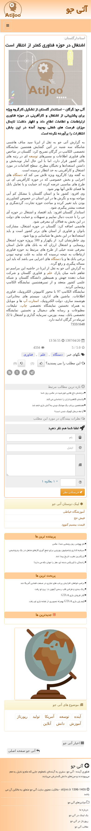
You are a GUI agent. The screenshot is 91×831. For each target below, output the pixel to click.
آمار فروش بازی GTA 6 (72, 595)
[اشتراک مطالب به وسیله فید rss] (9, 372)
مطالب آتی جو (81, 826)
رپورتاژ (22, 717)
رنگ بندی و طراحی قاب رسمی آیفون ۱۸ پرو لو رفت (59, 589)
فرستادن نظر (71, 492)
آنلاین (47, 724)
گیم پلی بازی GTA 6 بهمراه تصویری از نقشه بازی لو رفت (56, 601)
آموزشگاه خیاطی (74, 511)
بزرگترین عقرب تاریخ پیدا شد (70, 556)
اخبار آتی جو (72, 743)
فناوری (28, 354)
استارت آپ (31, 301)
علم (49, 273)
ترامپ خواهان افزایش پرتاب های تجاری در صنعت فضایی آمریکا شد (52, 583)
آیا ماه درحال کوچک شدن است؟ (69, 411)
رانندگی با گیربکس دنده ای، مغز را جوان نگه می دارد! (59, 562)
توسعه (33, 156)
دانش (60, 724)
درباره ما (83, 809)
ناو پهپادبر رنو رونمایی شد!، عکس (68, 544)
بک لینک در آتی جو (78, 815)
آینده (77, 717)
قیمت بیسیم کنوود (73, 524)
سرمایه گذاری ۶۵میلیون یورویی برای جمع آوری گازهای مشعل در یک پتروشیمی (46, 550)
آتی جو (77, 9)
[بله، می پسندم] (41, 363)
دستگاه (17, 175)
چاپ (24, 305)
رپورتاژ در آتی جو (79, 821)
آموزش (75, 724)
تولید (36, 717)
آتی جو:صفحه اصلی (22, 751)
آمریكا (49, 717)
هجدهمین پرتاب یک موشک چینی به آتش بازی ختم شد (58, 405)
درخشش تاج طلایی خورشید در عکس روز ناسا (62, 393)
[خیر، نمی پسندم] (21, 363)
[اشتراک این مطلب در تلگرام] (32, 372)
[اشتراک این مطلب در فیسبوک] (24, 372)
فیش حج (79, 518)
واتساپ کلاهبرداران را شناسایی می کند (65, 399)
